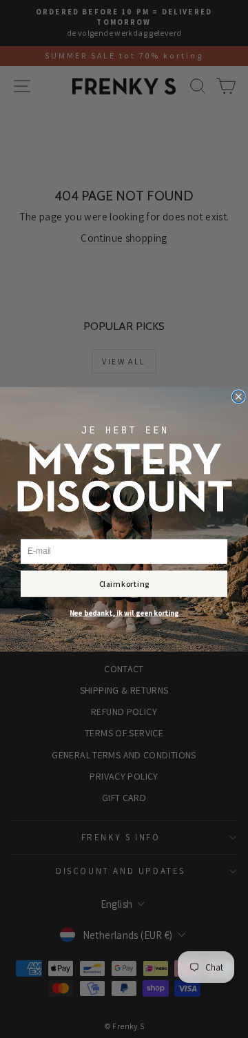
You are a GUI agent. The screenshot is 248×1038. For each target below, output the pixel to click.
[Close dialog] (238, 396)
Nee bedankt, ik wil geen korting (124, 613)
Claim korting (124, 583)
